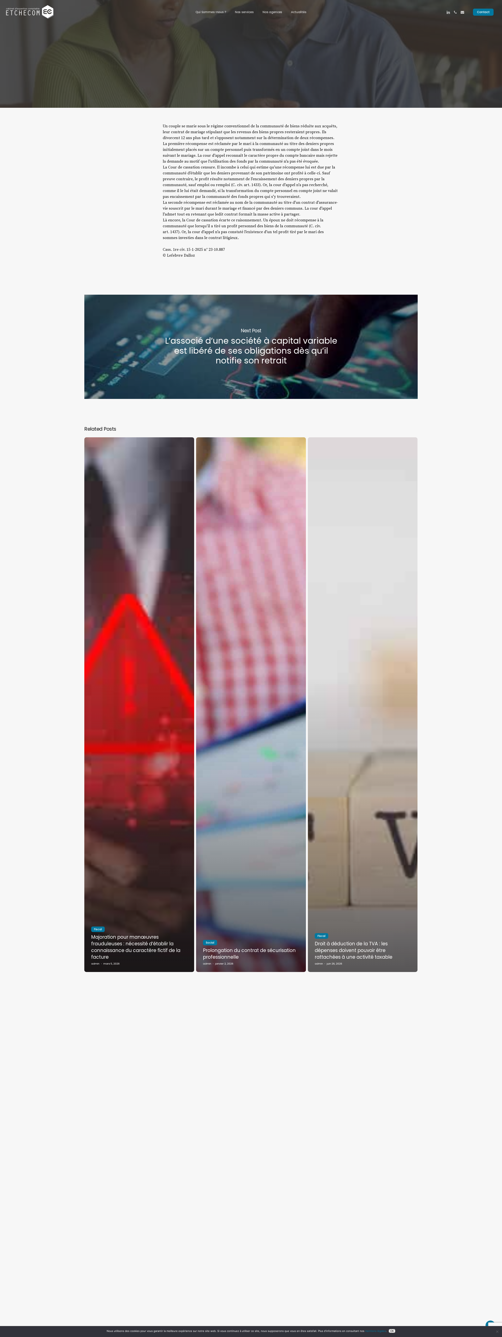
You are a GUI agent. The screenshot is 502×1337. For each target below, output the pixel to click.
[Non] (497, 1331)
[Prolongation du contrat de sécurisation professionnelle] (251, 704)
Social (210, 943)
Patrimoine (251, 72)
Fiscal (98, 929)
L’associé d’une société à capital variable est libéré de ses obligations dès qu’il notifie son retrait (251, 347)
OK (392, 1331)
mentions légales (375, 1330)
